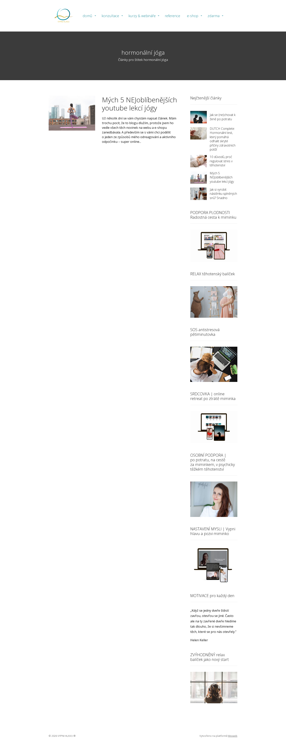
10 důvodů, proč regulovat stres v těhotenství (221, 161)
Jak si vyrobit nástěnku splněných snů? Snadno (223, 193)
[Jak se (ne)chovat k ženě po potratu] (198, 117)
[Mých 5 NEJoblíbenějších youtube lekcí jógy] (198, 177)
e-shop (192, 15)
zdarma (213, 15)
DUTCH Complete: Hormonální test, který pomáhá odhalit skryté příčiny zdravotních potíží (222, 139)
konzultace (110, 15)
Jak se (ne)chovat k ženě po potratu (222, 117)
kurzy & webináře (142, 15)
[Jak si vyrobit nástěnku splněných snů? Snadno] (198, 194)
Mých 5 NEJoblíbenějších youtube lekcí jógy (139, 103)
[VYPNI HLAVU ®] (63, 16)
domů (87, 15)
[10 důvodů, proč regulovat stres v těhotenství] (198, 161)
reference (172, 15)
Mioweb (232, 736)
